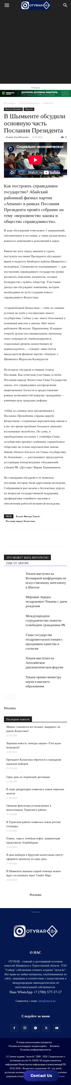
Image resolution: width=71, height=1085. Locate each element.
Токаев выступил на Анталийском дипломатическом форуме (45, 662)
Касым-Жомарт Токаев (28, 516)
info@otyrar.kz (47, 1001)
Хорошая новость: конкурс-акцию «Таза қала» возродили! (33, 745)
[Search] (65, 5)
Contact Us (41, 1075)
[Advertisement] (35, 48)
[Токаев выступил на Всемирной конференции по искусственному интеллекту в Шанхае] (14, 578)
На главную (10, 103)
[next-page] (12, 696)
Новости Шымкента (29, 103)
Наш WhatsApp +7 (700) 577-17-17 (35, 992)
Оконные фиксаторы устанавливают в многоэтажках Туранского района (28, 807)
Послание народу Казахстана (20, 521)
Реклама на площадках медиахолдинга (28, 1046)
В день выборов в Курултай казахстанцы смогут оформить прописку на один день (34, 856)
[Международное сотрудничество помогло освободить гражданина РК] (14, 620)
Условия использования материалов (34, 1042)
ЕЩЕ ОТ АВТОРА (17, 563)
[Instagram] (25, 1028)
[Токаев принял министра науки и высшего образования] (14, 682)
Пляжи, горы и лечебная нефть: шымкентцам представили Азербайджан (33, 840)
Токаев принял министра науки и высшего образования (43, 681)
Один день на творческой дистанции (28, 777)
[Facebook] (35, 538)
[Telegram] (17, 538)
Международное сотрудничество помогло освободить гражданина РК (45, 620)
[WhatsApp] (8, 538)
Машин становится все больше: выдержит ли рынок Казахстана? (33, 729)
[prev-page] (6, 696)
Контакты (54, 1046)
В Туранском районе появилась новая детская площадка (33, 824)
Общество (48, 103)
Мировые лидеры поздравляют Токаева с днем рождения (46, 601)
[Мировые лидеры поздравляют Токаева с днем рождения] (14, 601)
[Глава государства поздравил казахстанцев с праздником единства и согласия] (14, 639)
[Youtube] (57, 1028)
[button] (6, 5)
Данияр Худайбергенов (17, 137)
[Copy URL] (53, 538)
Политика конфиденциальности (35, 1049)
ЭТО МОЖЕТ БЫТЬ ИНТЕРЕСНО (27, 557)
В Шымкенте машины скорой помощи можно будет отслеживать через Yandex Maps (33, 873)
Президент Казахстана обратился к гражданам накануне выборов (33, 761)
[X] (44, 538)
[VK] (26, 538)
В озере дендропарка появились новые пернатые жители (35, 791)
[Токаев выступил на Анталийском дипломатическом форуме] (14, 663)
